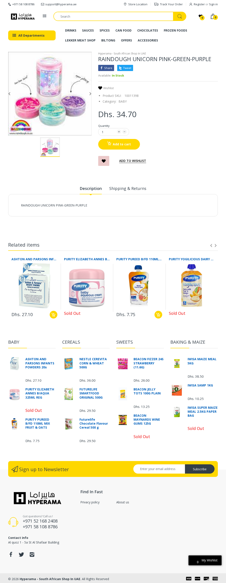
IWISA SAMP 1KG (200, 385)
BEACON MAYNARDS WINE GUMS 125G (147, 420)
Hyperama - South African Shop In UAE (122, 53)
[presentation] (211, 245)
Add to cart (122, 144)
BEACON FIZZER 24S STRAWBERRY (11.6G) (149, 363)
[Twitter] (21, 556)
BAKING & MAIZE (187, 342)
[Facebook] (10, 556)
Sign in (213, 4)
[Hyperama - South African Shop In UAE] (22, 16)
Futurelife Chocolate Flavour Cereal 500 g (93, 423)
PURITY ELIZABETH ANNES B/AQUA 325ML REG (87, 259)
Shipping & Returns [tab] (127, 188)
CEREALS (71, 342)
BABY (123, 101)
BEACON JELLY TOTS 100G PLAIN (147, 391)
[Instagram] (32, 556)
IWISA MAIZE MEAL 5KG (202, 361)
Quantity (104, 126)
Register (199, 4)
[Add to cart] (53, 315)
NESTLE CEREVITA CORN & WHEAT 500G (93, 363)
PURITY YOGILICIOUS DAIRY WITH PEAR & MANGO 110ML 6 (192, 259)
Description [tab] (91, 188)
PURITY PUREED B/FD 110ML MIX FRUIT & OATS (139, 259)
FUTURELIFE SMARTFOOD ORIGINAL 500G (91, 393)
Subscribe (200, 469)
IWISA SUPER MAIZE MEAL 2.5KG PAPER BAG (203, 412)
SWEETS (124, 342)
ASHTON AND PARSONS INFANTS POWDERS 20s (34, 259)
